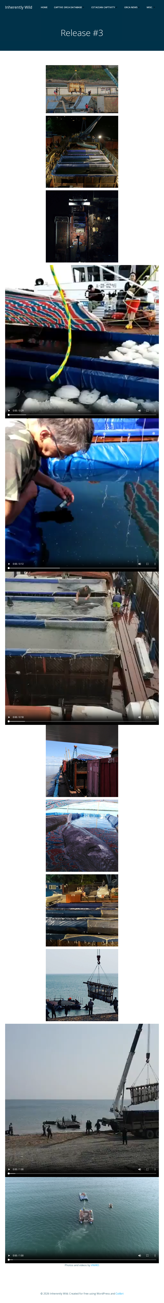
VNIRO (95, 1265)
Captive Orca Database (68, 7)
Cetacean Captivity (103, 7)
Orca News (130, 7)
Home (44, 7)
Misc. (150, 7)
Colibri (119, 1293)
